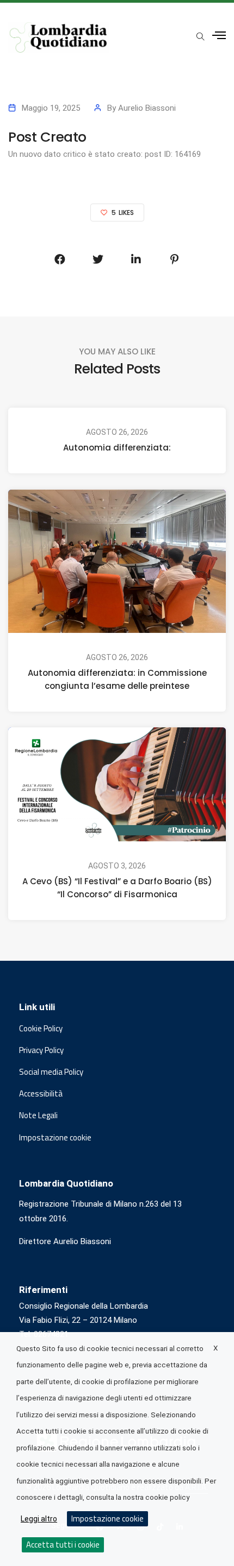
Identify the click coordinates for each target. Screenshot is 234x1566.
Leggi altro (39, 1518)
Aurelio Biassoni (147, 108)
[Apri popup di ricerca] (200, 36)
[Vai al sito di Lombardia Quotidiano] (58, 37)
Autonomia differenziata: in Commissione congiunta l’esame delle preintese (117, 679)
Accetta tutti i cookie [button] (63, 1544)
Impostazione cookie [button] (55, 1138)
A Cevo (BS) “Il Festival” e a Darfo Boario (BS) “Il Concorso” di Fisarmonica (117, 888)
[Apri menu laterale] (219, 35)
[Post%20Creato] (59, 259)
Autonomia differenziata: (117, 447)
